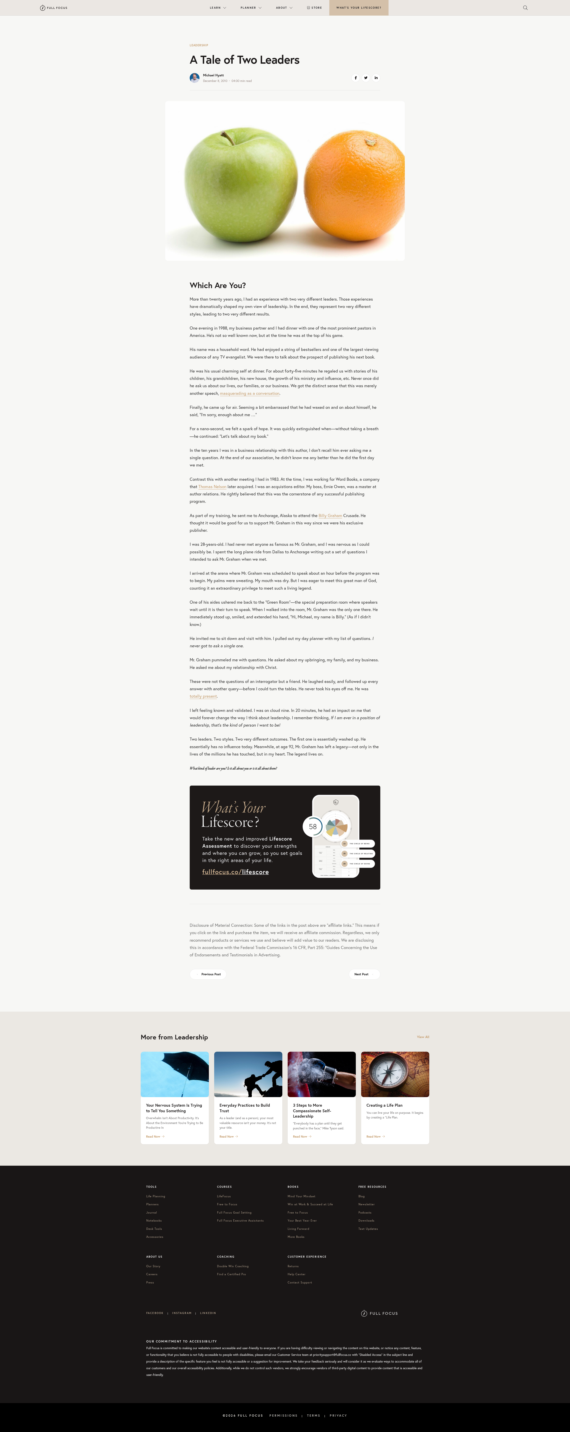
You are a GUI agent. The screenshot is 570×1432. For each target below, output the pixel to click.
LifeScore (358, 7)
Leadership (199, 45)
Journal (151, 1212)
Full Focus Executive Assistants (240, 1220)
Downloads (366, 1220)
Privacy (339, 1416)
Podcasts (365, 1212)
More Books (296, 1237)
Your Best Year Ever (302, 1220)
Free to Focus (227, 1204)
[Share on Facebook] (355, 78)
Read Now (153, 1137)
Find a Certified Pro (231, 1274)
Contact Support (300, 1282)
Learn (215, 7)
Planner (248, 7)
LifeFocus (224, 1196)
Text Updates (368, 1229)
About (281, 7)
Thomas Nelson (212, 486)
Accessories (154, 1237)
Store (316, 7)
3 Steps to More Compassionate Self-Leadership (312, 1110)
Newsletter (366, 1204)
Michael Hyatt (213, 75)
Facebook (155, 1313)
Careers (152, 1274)
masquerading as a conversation (249, 393)
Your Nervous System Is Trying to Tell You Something (174, 1107)
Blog (361, 1196)
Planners (152, 1204)
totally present (203, 696)
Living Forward (298, 1229)
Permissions (283, 1416)
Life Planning (155, 1196)
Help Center (296, 1274)
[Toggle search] (525, 7)
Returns (293, 1266)
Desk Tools (154, 1229)
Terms (314, 1416)
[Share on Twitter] (366, 78)
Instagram (181, 1313)
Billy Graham (330, 515)
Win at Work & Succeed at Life (310, 1204)
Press (150, 1282)
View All (423, 1037)
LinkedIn (208, 1313)
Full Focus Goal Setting (234, 1212)
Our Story (153, 1266)
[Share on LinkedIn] (376, 78)
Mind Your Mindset (302, 1196)
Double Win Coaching (233, 1266)
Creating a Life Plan (384, 1105)
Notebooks (154, 1220)
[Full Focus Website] (379, 1313)
